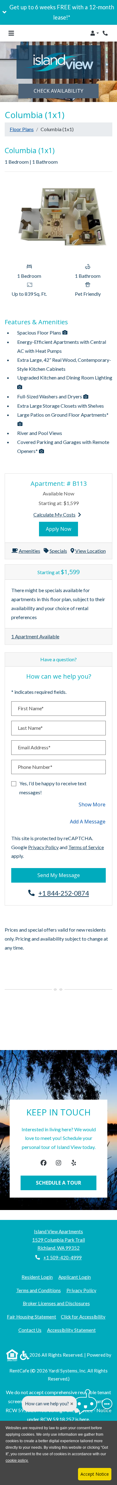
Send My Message (58, 875)
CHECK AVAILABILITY (58, 90)
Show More (92, 804)
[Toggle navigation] (11, 33)
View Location (90, 551)
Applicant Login (74, 1277)
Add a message (87, 821)
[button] (58, 12)
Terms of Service (86, 847)
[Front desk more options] (107, 1404)
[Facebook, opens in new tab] (44, 1164)
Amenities (29, 551)
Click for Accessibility (83, 1316)
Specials (58, 551)
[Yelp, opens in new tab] (73, 1164)
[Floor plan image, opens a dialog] (58, 218)
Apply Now (62, 528)
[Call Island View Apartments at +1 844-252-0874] (106, 33)
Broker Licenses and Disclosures (56, 1303)
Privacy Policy (43, 847)
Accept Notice (94, 1474)
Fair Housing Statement (31, 1316)
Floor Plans (22, 129)
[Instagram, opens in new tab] (58, 1164)
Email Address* (34, 747)
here (84, 1419)
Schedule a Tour (58, 1182)
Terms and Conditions (38, 1290)
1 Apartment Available (35, 636)
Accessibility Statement (71, 1330)
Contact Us (29, 1330)
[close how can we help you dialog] (72, 1404)
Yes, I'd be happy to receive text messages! (52, 787)
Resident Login (37, 1277)
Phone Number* (35, 767)
